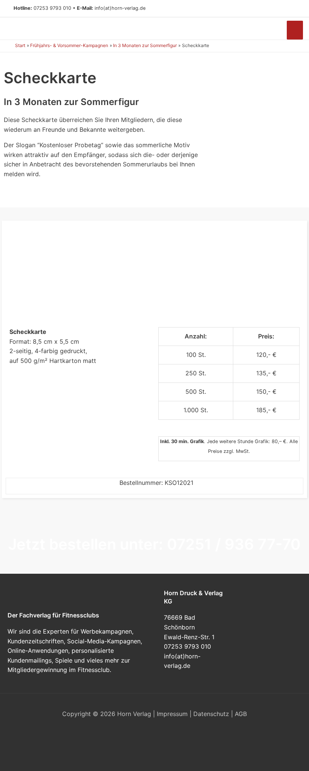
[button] (292, 8)
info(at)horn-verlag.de (120, 8)
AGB (241, 714)
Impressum (172, 714)
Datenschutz (211, 714)
